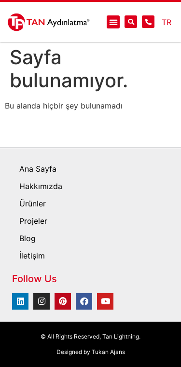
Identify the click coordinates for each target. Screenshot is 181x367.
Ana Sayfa (37, 169)
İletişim (32, 255)
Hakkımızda (40, 186)
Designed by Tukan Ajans (90, 351)
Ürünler (32, 203)
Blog (27, 238)
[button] (113, 21)
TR (166, 22)
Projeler (33, 221)
